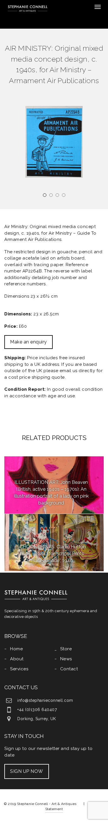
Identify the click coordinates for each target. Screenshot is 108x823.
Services (19, 668)
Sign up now (26, 771)
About (17, 658)
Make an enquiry (28, 342)
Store (66, 648)
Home (16, 648)
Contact (69, 668)
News (66, 658)
